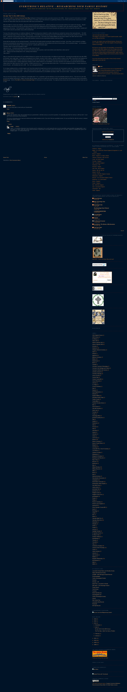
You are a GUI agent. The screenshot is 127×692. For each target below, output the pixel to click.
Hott (93, 428)
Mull (93, 474)
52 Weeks (94, 338)
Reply (8, 109)
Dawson (94, 390)
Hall (93, 419)
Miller (93, 470)
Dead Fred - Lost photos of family (100, 583)
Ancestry (94, 346)
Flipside (96, 217)
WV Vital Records (96, 605)
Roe (93, 514)
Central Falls (95, 377)
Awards (94, 353)
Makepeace (95, 454)
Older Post (84, 157)
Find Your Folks (98, 227)
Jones (93, 435)
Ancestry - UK (95, 581)
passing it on (95, 490)
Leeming (94, 446)
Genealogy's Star (98, 204)
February (97, 633)
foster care (94, 410)
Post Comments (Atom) (15, 160)
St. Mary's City (95, 534)
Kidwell (94, 445)
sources (94, 529)
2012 (95, 623)
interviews (94, 430)
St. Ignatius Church (96, 533)
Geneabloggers (98, 214)
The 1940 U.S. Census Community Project (25, 80)
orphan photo (95, 487)
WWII (93, 564)
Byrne (93, 362)
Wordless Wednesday (97, 558)
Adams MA (94, 340)
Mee (93, 465)
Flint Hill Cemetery (96, 408)
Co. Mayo (94, 384)
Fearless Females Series (98, 403)
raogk (93, 512)
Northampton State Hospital (98, 483)
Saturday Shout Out (97, 520)
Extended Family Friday (97, 397)
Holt (93, 424)
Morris (93, 472)
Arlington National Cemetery (98, 349)
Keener (94, 439)
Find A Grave (95, 589)
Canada (94, 364)
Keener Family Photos (97, 443)
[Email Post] (18, 96)
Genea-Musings (98, 198)
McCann (94, 461)
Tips (93, 543)
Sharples (94, 523)
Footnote (94, 591)
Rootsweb (94, 603)
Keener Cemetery (96, 441)
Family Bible (95, 401)
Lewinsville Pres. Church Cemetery (100, 448)
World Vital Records (97, 592)
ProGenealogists (96, 576)
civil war (94, 382)
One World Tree (96, 485)
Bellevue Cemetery (96, 357)
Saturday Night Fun (96, 518)
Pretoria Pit (95, 505)
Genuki (94, 598)
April (96, 627)
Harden (94, 421)
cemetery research (96, 371)
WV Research (95, 560)
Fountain (94, 412)
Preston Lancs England (97, 503)
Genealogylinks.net (96, 594)
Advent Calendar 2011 (97, 342)
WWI (93, 562)
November (97, 625)
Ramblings (94, 511)
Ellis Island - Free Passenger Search (100, 585)
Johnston (94, 434)
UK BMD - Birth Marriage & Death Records (102, 574)
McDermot (94, 463)
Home (45, 157)
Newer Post (6, 157)
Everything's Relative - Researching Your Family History (63, 6)
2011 (95, 638)
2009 (95, 642)
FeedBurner (111, 139)
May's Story (95, 459)
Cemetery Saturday (96, 373)
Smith (93, 525)
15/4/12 (13, 105)
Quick (93, 509)
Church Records (96, 381)
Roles (93, 516)
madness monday (96, 452)
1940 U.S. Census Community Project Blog (20, 18)
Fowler (94, 413)
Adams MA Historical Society (99, 572)
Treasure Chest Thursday (98, 547)
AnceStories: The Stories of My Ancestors (104, 224)
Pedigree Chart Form (97, 494)
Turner (93, 549)
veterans (94, 553)
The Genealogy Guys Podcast (101, 208)
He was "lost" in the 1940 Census (14, 16)
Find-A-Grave (95, 406)
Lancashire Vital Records (98, 602)
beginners (94, 355)
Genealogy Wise (96, 415)
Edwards (94, 393)
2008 (95, 644)
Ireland (94, 432)
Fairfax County (95, 399)
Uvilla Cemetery (96, 551)
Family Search (95, 587)
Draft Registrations (96, 392)
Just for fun (95, 437)
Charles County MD (96, 379)
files (93, 404)
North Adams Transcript (97, 481)
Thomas (94, 540)
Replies (10, 124)
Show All (122, 230)
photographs (95, 496)
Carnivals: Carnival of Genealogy (100, 366)
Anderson (94, 348)
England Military (96, 395)
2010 (95, 640)
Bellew (93, 359)
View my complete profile (99, 75)
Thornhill (94, 542)
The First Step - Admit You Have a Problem (105, 631)
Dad (93, 388)
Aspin (93, 351)
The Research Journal (99, 221)
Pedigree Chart (95, 492)
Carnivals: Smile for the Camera (99, 370)
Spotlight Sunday (96, 531)
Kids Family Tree (96, 600)
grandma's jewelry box (97, 417)
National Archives (96, 476)
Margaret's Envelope (97, 456)
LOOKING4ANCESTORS (100, 211)
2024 (95, 619)
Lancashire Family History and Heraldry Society (103, 570)
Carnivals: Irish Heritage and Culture (100, 368)
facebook (5, 80)
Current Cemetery (96, 386)
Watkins (94, 556)
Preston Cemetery (96, 501)
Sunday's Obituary (96, 536)
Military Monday (96, 467)
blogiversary (95, 360)
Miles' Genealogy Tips (99, 201)
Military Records (96, 468)
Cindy (11, 126)
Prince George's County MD (98, 507)
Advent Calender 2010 (97, 344)
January (97, 635)
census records (96, 375)
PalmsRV (9, 105)
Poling (93, 500)
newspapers (95, 479)
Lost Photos (95, 450)
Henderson (95, 423)
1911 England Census (97, 335)
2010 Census (95, 337)
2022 (95, 621)
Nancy (8, 113)
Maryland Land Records (98, 457)
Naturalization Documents (98, 478)
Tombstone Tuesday (97, 545)
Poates (94, 498)
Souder (94, 527)
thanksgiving (95, 538)
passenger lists (95, 489)
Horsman (94, 426)
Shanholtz (94, 522)
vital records (95, 554)
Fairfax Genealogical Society (99, 578)
